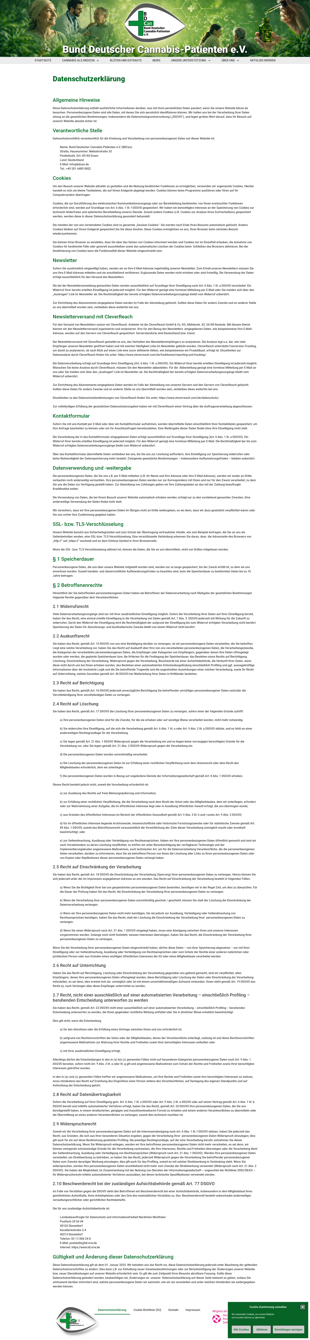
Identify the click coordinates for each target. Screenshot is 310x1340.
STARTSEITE (43, 60)
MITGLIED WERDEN (262, 60)
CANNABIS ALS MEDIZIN (78, 60)
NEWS (156, 60)
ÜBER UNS (228, 60)
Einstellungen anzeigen (288, 1329)
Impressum (192, 1310)
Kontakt (173, 1310)
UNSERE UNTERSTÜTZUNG (188, 60)
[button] (302, 1307)
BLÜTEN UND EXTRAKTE (126, 60)
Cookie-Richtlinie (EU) (147, 1310)
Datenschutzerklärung (112, 1310)
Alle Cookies (241, 1329)
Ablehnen (261, 1329)
